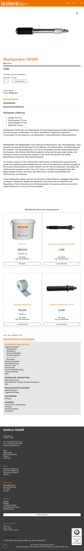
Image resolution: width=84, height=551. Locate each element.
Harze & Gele (10, 365)
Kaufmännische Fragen (11, 507)
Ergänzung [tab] (9, 103)
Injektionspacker (12, 347)
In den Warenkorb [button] (61, 264)
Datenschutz (7, 452)
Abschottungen (11, 390)
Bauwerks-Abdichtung (17, 344)
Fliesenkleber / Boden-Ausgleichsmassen (22, 382)
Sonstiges (11, 359)
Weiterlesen (22, 264)
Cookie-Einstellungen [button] (10, 537)
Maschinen (11, 396)
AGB (4, 450)
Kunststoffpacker (14, 353)
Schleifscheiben (11, 409)
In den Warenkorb (19, 81)
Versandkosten (20, 74)
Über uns (6, 526)
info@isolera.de (14, 445)
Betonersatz (10, 367)
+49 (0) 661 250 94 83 (14, 442)
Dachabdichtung (11, 363)
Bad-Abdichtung (11, 380)
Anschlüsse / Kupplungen (15, 404)
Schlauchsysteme (12, 361)
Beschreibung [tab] (10, 99)
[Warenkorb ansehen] (73, 3)
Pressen (8, 407)
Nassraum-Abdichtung (17, 377)
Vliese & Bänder (11, 372)
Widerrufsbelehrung (10, 454)
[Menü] (80, 529)
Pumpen (8, 398)
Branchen (7, 482)
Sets (6, 374)
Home (4, 335)
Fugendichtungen (12, 392)
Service (6, 499)
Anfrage (6, 503)
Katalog (6, 501)
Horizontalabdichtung (14, 369)
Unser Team (7, 528)
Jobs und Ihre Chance (11, 530)
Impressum (7, 458)
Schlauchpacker (13, 355)
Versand (6, 456)
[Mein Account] (69, 3)
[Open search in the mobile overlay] (77, 3)
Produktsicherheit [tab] (13, 107)
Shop (9, 335)
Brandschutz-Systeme (17, 388)
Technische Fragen (10, 505)
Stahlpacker (13, 93)
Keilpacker (11, 351)
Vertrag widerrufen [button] (42, 514)
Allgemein (9, 411)
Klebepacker (12, 349)
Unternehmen (9, 523)
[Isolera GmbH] (14, 3)
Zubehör (9, 402)
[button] (77, 13)
